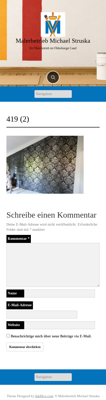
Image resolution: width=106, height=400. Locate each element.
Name (12, 293)
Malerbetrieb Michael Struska (53, 40)
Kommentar (19, 239)
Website (14, 325)
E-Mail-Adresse (20, 305)
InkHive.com (44, 396)
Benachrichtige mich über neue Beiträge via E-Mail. (51, 336)
